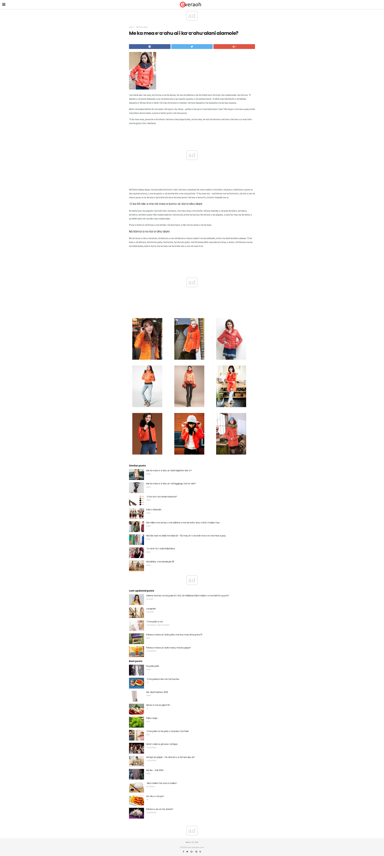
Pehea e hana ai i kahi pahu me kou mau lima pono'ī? (174, 634)
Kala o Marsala (153, 509)
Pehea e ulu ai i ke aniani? (159, 809)
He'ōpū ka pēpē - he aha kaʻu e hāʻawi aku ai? (170, 757)
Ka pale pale (152, 666)
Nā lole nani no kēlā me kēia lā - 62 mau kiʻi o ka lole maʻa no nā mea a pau (186, 535)
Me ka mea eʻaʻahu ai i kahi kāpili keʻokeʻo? (169, 470)
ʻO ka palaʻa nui (154, 621)
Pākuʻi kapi (151, 718)
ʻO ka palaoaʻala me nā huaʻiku (162, 679)
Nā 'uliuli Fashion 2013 (157, 692)
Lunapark (151, 608)
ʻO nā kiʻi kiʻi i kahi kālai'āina (160, 548)
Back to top (192, 842)
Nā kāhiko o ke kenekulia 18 (160, 561)
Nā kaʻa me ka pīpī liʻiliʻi (158, 705)
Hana (131, 27)
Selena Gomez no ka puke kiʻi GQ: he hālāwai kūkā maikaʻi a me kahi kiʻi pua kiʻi (187, 595)
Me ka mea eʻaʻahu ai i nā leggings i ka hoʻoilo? (171, 483)
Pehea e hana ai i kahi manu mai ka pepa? (168, 647)
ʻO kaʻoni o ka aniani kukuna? (161, 496)
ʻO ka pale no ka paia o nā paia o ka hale (167, 731)
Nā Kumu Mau (142, 27)
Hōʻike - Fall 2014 (155, 770)
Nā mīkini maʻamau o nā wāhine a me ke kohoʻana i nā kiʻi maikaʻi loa (182, 522)
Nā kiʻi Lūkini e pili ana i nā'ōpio (162, 744)
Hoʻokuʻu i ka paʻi (155, 796)
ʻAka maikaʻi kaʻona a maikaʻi (161, 783)
